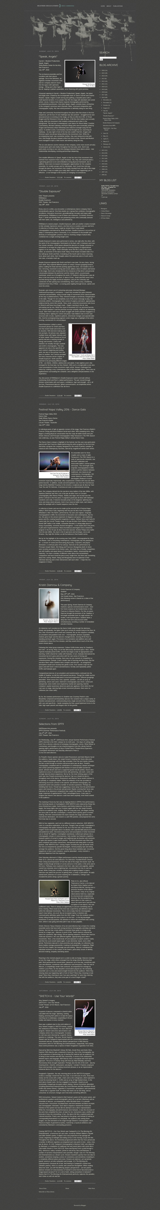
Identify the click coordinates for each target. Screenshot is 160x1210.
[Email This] (75, 177)
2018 (103, 92)
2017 (103, 94)
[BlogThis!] (77, 177)
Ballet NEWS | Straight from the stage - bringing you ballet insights (110, 187)
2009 (103, 166)
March (105, 141)
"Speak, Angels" (48, 56)
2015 (103, 150)
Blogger (83, 1205)
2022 (103, 81)
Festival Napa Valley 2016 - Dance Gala (62, 409)
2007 (103, 172)
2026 (103, 70)
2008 (103, 169)
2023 (103, 78)
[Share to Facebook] (81, 177)
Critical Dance (105, 211)
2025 (103, 73)
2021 (103, 84)
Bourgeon (104, 208)
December (106, 100)
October (105, 105)
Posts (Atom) (50, 1191)
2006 (103, 174)
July (104, 110)
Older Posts (91, 1188)
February (106, 144)
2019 (103, 89)
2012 (103, 158)
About (109, 6)
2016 (103, 97)
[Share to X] (79, 177)
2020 (103, 86)
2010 (103, 164)
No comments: (68, 177)
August (105, 108)
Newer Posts (42, 1188)
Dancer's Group (105, 215)
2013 (103, 155)
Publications (118, 6)
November (106, 102)
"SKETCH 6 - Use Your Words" (56, 996)
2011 (103, 161)
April (105, 138)
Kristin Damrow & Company (55, 585)
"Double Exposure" (50, 191)
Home (103, 6)
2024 (103, 76)
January (105, 147)
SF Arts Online (105, 218)
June (104, 133)
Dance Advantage (106, 213)
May (104, 136)
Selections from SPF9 (51, 724)
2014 (103, 153)
